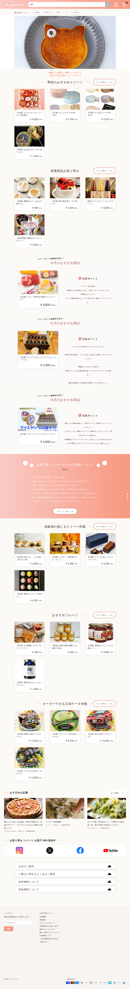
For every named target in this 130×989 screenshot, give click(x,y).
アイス (66, 12)
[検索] (107, 4)
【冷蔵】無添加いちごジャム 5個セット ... (100, 646)
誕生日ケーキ (48, 12)
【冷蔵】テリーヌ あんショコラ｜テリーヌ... (100, 558)
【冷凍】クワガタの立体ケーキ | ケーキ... (29, 772)
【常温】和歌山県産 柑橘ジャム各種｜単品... (65, 646)
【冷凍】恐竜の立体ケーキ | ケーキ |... (28, 735)
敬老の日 (38, 12)
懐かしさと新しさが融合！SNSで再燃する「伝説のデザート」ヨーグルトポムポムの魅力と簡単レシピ (23, 825)
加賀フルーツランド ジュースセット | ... (100, 202)
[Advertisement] (65, 957)
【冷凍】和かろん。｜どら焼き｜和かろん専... (29, 558)
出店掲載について (46, 935)
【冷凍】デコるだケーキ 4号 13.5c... (99, 114)
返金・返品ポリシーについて (49, 932)
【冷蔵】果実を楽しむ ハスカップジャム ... (29, 683)
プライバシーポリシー (47, 923)
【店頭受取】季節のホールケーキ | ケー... (29, 239)
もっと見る (101, 82)
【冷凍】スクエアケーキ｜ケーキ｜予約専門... (29, 114)
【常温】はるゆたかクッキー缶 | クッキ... (29, 150)
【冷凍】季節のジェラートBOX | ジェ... (29, 595)
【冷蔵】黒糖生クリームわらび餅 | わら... (29, 202)
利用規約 (43, 920)
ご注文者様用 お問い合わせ (49, 939)
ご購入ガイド (44, 942)
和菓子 (58, 12)
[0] (123, 4)
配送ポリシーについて (47, 929)
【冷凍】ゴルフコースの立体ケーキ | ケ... (64, 735)
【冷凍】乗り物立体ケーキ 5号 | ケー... (65, 202)
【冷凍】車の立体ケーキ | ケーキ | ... (99, 735)
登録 (8, 929)
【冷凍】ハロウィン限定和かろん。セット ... (64, 558)
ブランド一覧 (62, 511)
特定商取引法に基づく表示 (49, 926)
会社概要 (43, 917)
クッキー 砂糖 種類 (53, 822)
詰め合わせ (76, 12)
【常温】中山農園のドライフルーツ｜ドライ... (29, 646)
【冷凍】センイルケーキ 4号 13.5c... (63, 114)
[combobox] (66, 4)
